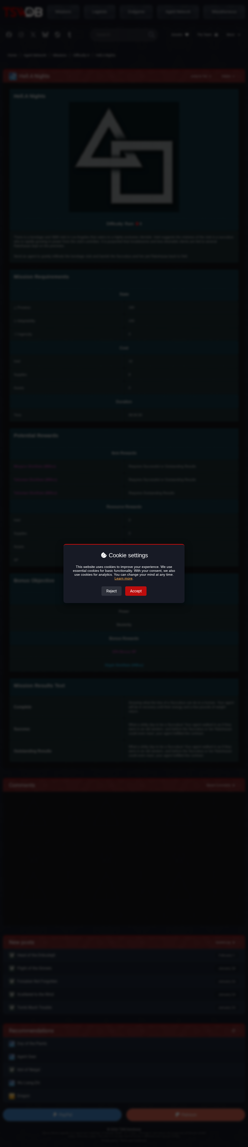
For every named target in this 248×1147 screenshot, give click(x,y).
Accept (136, 591)
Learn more (123, 578)
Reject (111, 591)
